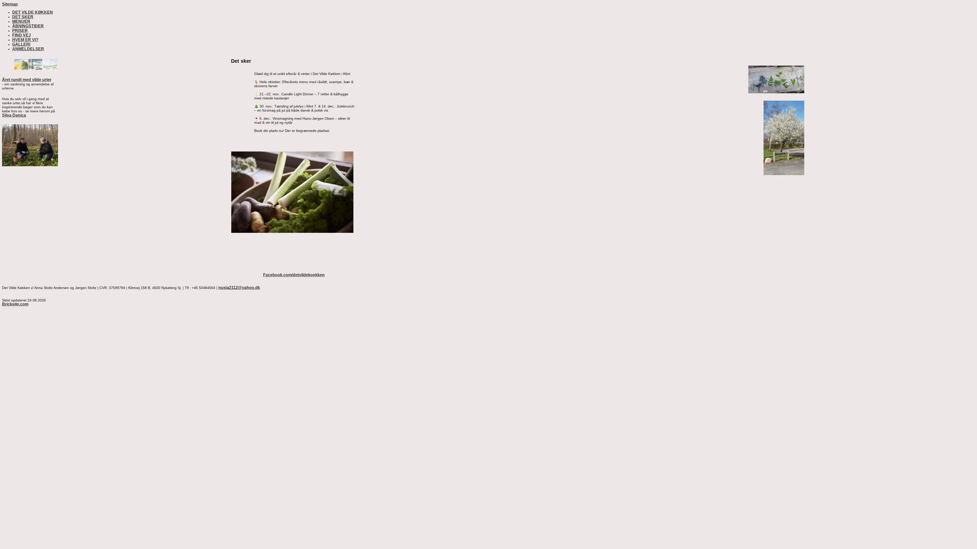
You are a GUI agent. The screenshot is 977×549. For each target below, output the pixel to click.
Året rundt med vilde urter (26, 80)
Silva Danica (14, 115)
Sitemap (10, 4)
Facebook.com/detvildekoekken (294, 275)
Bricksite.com (15, 304)
